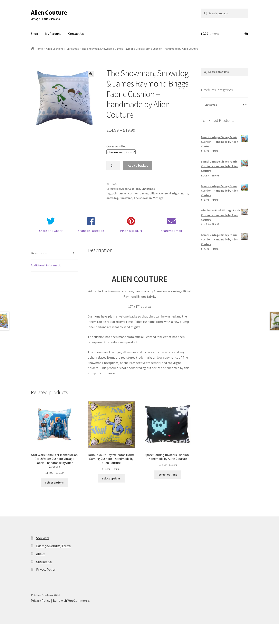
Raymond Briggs (169, 193)
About (40, 554)
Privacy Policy (45, 569)
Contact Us (76, 33)
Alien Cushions (55, 49)
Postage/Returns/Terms (53, 546)
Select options (54, 482)
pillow (153, 193)
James (144, 193)
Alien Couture (49, 12)
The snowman (143, 198)
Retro (184, 193)
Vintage (158, 198)
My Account (53, 33)
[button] (91, 74)
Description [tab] (39, 253)
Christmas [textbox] (223, 105)
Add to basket (138, 165)
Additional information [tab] (47, 265)
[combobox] (224, 104)
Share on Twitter (50, 231)
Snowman (126, 198)
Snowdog (112, 198)
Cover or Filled (116, 146)
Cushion (133, 193)
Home (39, 49)
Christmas (73, 49)
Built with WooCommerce (71, 600)
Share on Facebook (91, 231)
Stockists (42, 538)
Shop (34, 33)
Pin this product (131, 231)
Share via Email (171, 231)
